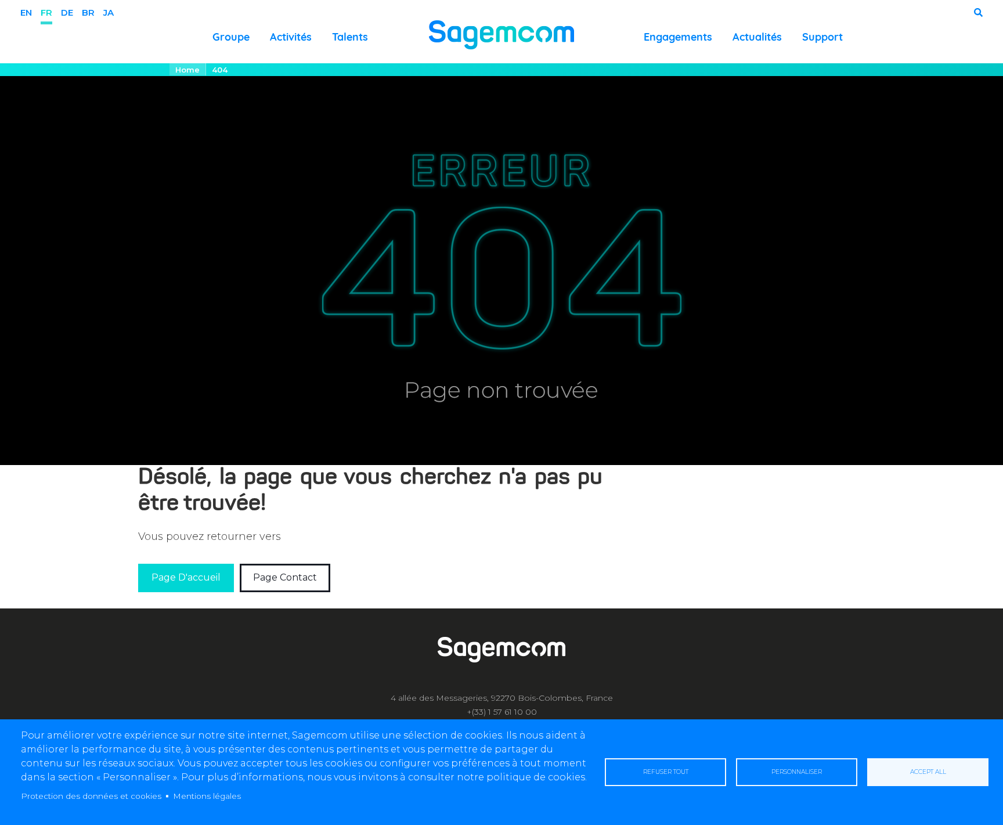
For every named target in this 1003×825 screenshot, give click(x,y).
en (26, 12)
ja (108, 12)
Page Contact (285, 577)
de (67, 12)
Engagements (678, 37)
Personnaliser (796, 772)
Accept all (928, 772)
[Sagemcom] (501, 34)
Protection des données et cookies (91, 796)
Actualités (757, 37)
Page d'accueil (186, 577)
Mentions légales (207, 796)
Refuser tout (665, 772)
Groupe (231, 37)
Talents (350, 37)
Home (187, 69)
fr (46, 12)
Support (822, 37)
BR (88, 12)
